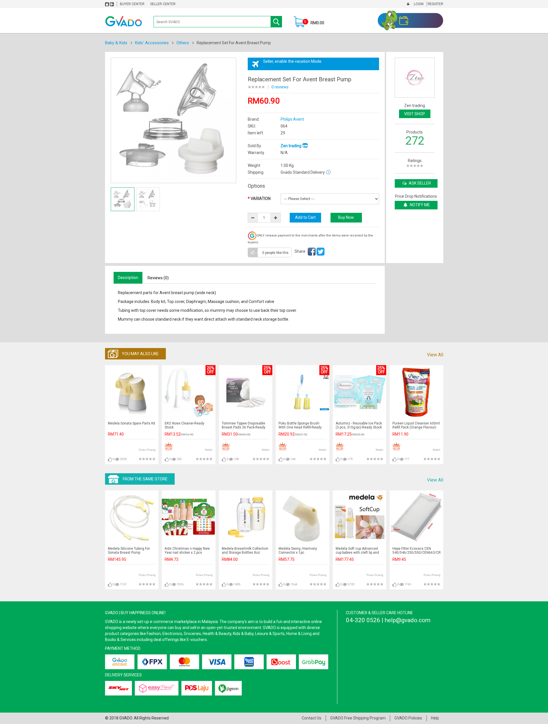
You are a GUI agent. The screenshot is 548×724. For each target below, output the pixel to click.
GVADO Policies (408, 718)
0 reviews (280, 87)
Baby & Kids (116, 42)
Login (418, 4)
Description (128, 277)
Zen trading (291, 145)
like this (275, 253)
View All (435, 354)
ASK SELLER (419, 183)
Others (182, 42)
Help (435, 718)
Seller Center (163, 4)
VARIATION (261, 198)
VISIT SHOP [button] (414, 114)
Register (435, 4)
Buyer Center (132, 4)
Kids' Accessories (152, 42)
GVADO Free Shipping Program (358, 718)
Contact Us (311, 718)
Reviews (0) (158, 278)
